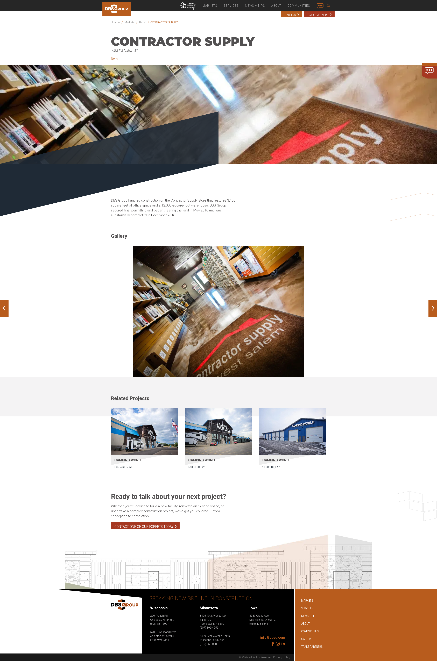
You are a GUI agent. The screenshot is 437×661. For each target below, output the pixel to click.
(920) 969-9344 (159, 640)
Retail (142, 22)
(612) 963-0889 (209, 643)
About (276, 6)
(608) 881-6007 (159, 623)
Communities (299, 6)
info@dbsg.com (272, 637)
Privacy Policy (281, 657)
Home (116, 22)
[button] (329, 6)
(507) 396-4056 (209, 627)
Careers (306, 639)
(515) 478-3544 (258, 623)
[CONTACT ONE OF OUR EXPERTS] (429, 71)
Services (231, 6)
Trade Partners (312, 646)
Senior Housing (188, 5)
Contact (321, 7)
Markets (209, 6)
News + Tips (255, 6)
